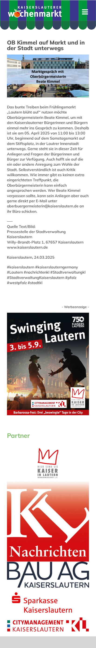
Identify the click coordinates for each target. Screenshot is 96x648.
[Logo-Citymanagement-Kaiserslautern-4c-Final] (48, 619)
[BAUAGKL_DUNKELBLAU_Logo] (48, 563)
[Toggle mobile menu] (85, 11)
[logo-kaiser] (48, 448)
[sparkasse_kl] (42, 589)
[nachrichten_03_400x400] (48, 481)
